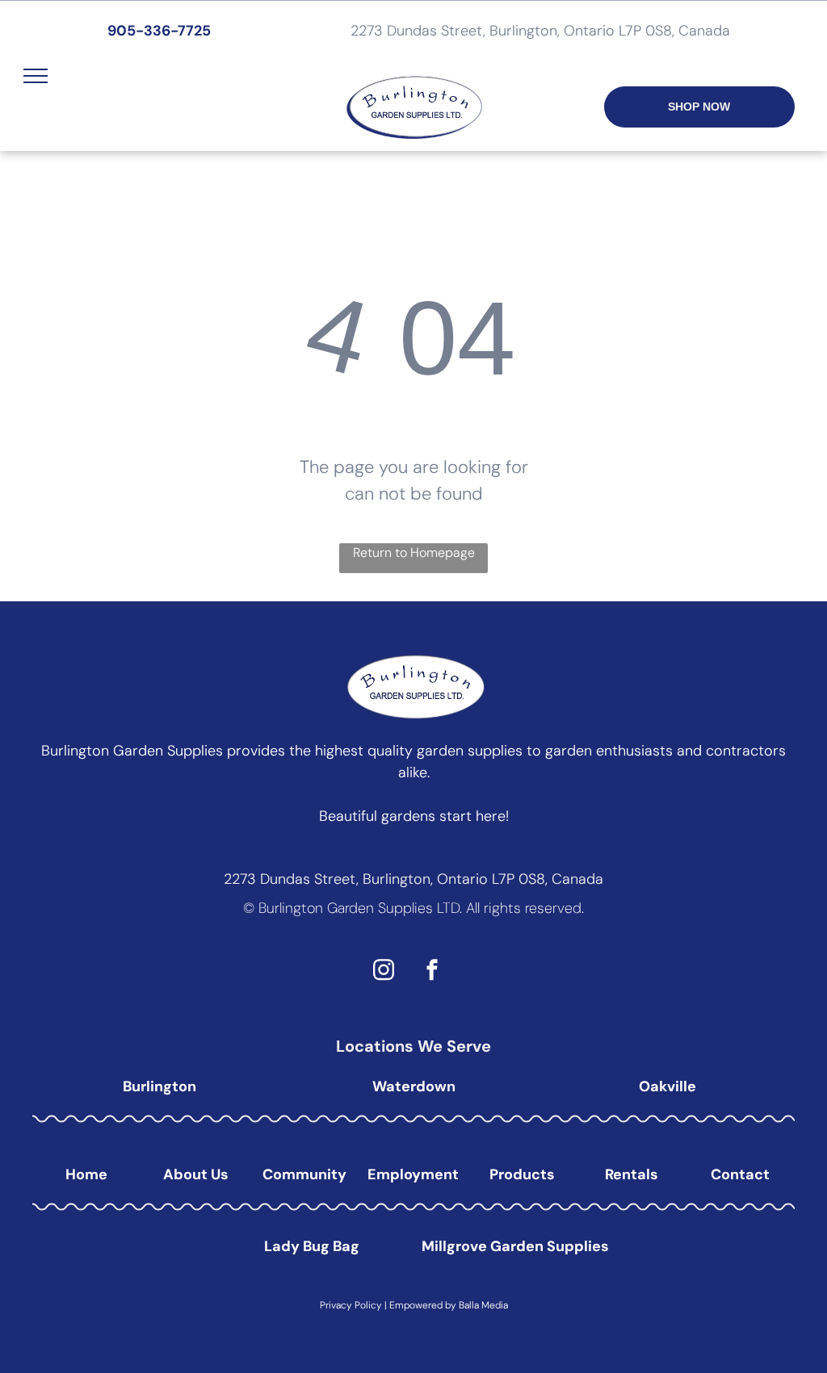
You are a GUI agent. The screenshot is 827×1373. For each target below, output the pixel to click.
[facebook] (432, 972)
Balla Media (483, 1305)
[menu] (36, 76)
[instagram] (383, 972)
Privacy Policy (351, 1305)
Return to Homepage (414, 552)
